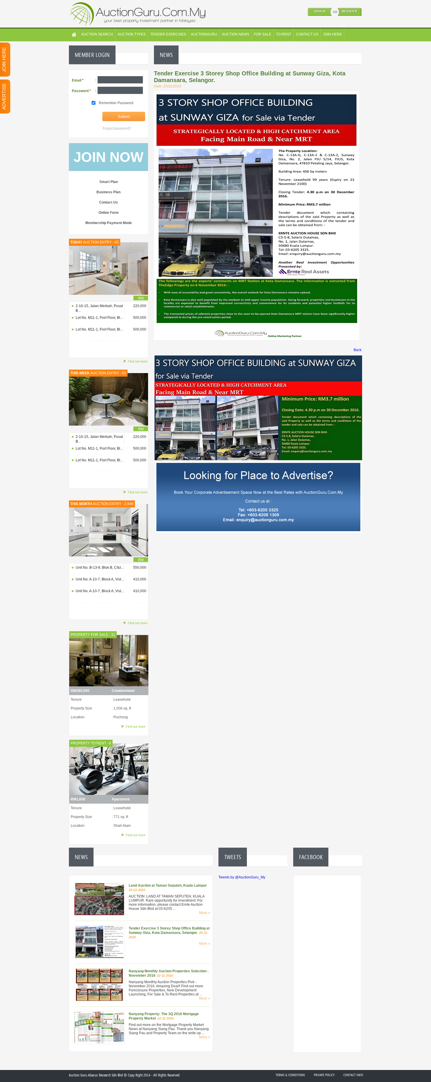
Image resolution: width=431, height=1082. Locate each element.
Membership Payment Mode (108, 223)
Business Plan (108, 192)
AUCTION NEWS (235, 34)
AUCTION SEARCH (97, 34)
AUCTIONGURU (204, 34)
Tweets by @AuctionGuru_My (241, 877)
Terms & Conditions (290, 1075)
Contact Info (353, 1075)
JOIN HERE (332, 34)
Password (81, 91)
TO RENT (283, 34)
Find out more (137, 361)
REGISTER (349, 11)
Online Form (109, 213)
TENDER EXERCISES (168, 34)
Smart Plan (108, 182)
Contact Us (108, 202)
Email (78, 80)
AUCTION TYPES (132, 34)
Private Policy (324, 1075)
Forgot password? (117, 128)
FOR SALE (262, 34)
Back (358, 350)
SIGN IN (319, 11)
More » (204, 913)
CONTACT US (307, 34)
